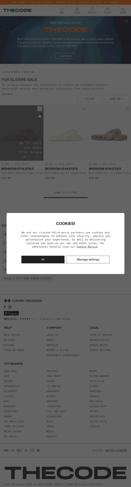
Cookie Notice (87, 246)
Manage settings (88, 259)
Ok (43, 259)
